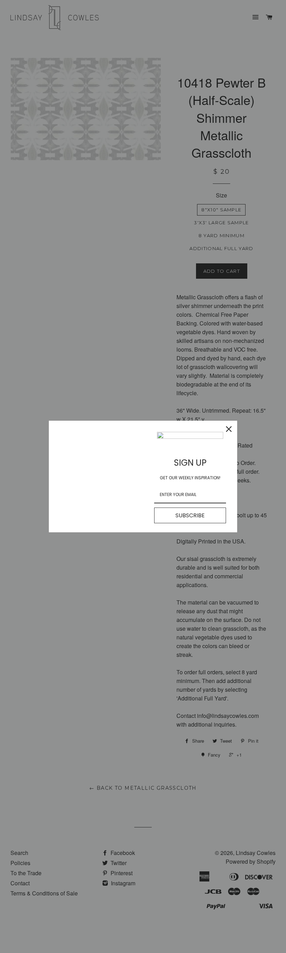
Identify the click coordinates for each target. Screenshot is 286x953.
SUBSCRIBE (190, 515)
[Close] (228, 429)
